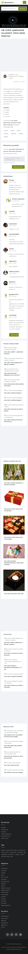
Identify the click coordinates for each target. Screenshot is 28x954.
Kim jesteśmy (5, 916)
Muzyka (3, 896)
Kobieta (3, 873)
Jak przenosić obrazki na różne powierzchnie (13, 757)
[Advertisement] (14, 55)
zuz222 (11, 249)
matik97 (12, 211)
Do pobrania (4, 829)
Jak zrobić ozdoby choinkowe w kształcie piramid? (13, 483)
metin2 (3, 852)
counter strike (5, 856)
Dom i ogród (4, 877)
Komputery (4, 868)
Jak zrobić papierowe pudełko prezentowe (13, 746)
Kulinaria (3, 870)
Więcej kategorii (5, 905)
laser (11, 856)
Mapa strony (4, 838)
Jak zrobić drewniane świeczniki (13, 593)
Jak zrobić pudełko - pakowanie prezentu (13, 352)
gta (25, 852)
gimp (7, 852)
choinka (12, 130)
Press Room (4, 918)
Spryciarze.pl (18, 944)
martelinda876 (14, 234)
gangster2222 (13, 294)
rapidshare (13, 852)
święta (18, 130)
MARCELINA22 (14, 271)
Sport (2, 875)
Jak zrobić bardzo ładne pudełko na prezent (14, 384)
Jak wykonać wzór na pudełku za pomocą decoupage (13, 735)
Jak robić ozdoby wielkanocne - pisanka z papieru (13, 643)
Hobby (3, 886)
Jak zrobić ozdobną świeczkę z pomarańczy (13, 420)
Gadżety (3, 883)
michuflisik (12, 315)
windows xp (21, 850)
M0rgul (11, 180)
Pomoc (3, 927)
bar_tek (16, 74)
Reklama (3, 920)
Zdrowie (3, 899)
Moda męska (4, 892)
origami (3, 850)
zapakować (13, 133)
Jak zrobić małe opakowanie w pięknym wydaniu (13, 363)
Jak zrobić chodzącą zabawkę (13, 676)
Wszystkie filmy (5, 836)
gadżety (6, 136)
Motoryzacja (4, 894)
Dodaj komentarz (18, 167)
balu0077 (12, 282)
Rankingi (3, 831)
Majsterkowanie (5, 890)
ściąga (17, 854)
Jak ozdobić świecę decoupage (13, 772)
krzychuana (13, 224)
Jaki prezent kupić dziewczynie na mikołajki (13, 509)
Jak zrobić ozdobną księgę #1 (13, 393)
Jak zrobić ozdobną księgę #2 (13, 400)
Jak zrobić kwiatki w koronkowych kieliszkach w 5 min (13, 667)
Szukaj (23, 8)
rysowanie (20, 852)
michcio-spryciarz (18, 199)
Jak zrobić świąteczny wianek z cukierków (13, 686)
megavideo (4, 854)
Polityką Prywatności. (16, 949)
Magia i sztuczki (5, 888)
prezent (6, 130)
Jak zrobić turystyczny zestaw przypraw (13, 654)
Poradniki (3, 903)
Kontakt (3, 827)
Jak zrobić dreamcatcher (11, 765)
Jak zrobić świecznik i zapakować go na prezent (12, 374)
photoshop (9, 850)
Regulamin (4, 925)
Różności (3, 901)
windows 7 (11, 854)
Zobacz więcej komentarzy (15, 334)
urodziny (6, 133)
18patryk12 (13, 261)
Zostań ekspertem (6, 834)
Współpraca (4, 923)
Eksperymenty (5, 881)
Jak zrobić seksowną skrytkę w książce (13, 410)
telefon (15, 850)
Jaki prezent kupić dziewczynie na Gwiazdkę (13, 538)
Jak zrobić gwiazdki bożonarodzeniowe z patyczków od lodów (14, 562)
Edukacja (3, 879)
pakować (21, 133)
